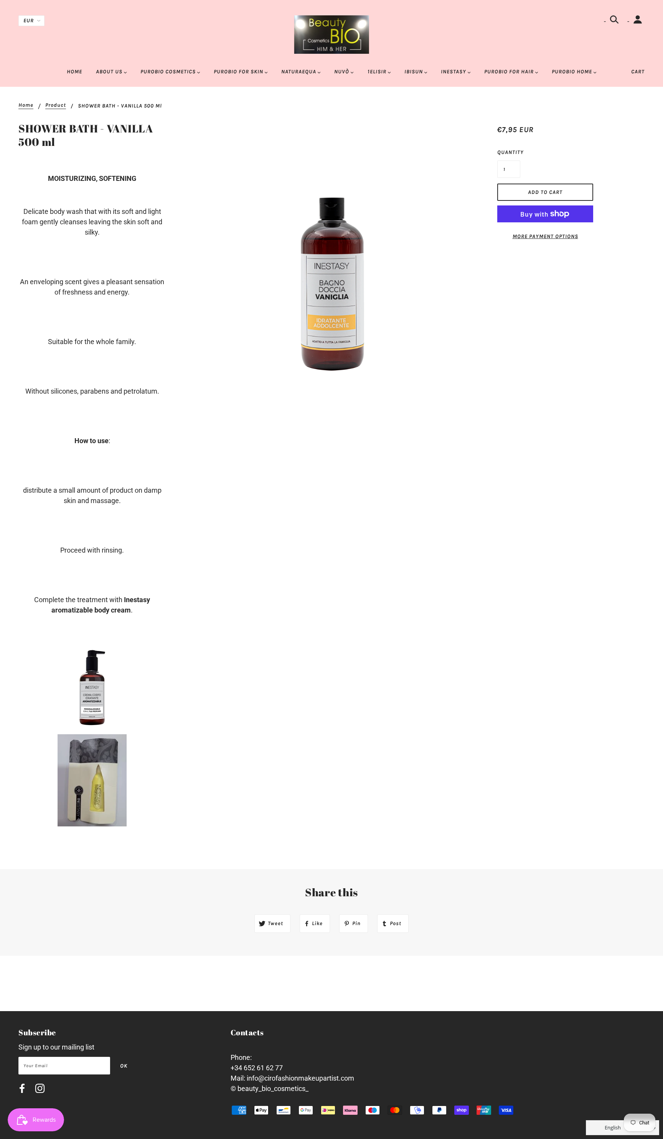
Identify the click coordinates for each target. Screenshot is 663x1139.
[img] (22, 1090)
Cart (638, 71)
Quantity (508, 152)
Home (25, 105)
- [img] (605, 21)
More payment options (545, 236)
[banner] (331, 34)
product (55, 105)
